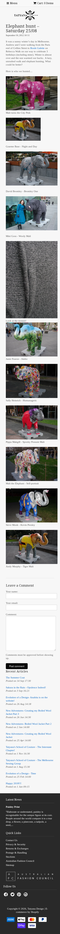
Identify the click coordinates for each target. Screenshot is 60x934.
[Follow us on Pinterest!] (19, 895)
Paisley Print (13, 807)
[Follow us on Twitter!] (13, 895)
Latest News (14, 799)
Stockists (10, 856)
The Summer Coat (15, 677)
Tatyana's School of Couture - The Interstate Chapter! (29, 749)
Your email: (12, 603)
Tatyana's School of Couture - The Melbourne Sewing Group (29, 762)
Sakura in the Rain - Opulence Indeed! (26, 687)
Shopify (35, 912)
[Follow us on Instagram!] (26, 895)
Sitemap (10, 865)
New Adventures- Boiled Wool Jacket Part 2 (29, 724)
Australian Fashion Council (20, 861)
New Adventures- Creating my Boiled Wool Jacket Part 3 (28, 712)
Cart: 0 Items (45, 3)
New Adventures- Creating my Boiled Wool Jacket (28, 735)
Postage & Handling (16, 852)
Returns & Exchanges (17, 848)
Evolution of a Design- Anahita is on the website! (27, 699)
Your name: (12, 591)
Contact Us (11, 840)
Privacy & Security (16, 844)
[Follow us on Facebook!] (6, 895)
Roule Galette (37, 48)
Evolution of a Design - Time (21, 773)
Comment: (11, 614)
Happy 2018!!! (13, 783)
